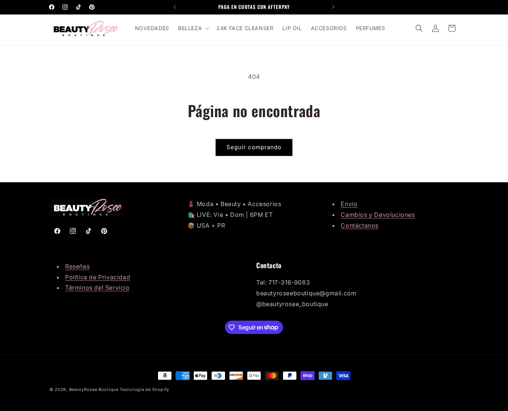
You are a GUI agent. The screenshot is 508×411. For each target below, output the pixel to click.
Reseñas (77, 266)
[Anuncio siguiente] (333, 7)
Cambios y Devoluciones (378, 214)
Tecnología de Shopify (144, 389)
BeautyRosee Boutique (94, 389)
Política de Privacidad (97, 277)
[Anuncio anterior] (175, 7)
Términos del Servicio (97, 287)
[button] (193, 28)
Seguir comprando (254, 147)
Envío (349, 204)
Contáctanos (360, 225)
